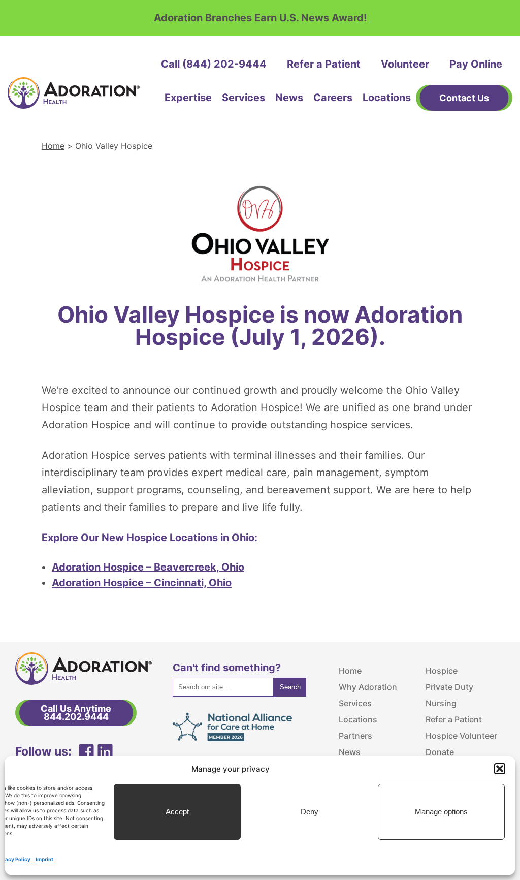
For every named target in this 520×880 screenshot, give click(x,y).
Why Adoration (368, 687)
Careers (332, 97)
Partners (355, 736)
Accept (177, 811)
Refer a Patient (324, 64)
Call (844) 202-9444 (214, 64)
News (289, 97)
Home (53, 146)
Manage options (441, 811)
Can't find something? (227, 668)
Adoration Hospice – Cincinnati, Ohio (142, 583)
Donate (440, 752)
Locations (387, 97)
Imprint (44, 859)
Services (243, 97)
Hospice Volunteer (461, 736)
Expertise (188, 97)
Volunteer (405, 64)
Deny (309, 811)
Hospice (442, 671)
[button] (500, 769)
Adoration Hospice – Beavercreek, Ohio (148, 567)
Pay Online (475, 64)
